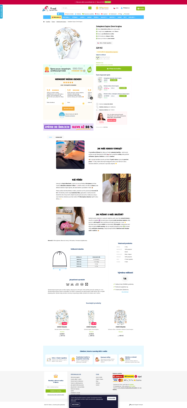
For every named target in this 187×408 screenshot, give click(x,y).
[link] (130, 359)
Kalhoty (104, 17)
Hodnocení (113, 14)
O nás (97, 374)
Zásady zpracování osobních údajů (55, 394)
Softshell (66, 17)
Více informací (125, 292)
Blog (120, 14)
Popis (50, 137)
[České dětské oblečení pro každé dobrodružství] (44, 21)
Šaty (125, 17)
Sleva (98, 14)
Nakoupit (108, 2)
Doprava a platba (89, 14)
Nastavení (75, 404)
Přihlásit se (126, 8)
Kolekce (79, 14)
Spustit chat (111, 120)
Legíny (82, 17)
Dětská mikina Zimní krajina (111, 86)
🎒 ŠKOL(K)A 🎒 (56, 17)
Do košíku (114, 80)
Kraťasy (112, 17)
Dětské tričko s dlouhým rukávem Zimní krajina (116, 94)
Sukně (120, 17)
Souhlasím (111, 398)
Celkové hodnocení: (70, 114)
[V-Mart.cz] (50, 8)
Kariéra (97, 385)
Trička (96, 17)
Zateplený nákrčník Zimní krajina (112, 78)
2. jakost (105, 14)
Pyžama (74, 17)
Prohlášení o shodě (75, 392)
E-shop (61, 14)
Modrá (126, 251)
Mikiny (89, 17)
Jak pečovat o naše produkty (77, 387)
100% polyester (128, 249)
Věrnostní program (75, 377)
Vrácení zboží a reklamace (77, 381)
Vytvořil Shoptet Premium (137, 404)
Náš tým (98, 383)
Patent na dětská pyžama (77, 383)
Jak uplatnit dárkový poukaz (77, 385)
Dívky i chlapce (128, 254)
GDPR (72, 391)
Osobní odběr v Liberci (76, 379)
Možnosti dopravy (75, 389)
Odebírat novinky (55, 391)
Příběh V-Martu (99, 379)
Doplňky (131, 17)
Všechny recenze (68, 108)
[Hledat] (89, 8)
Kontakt (127, 14)
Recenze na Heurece (70, 115)
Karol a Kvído (70, 14)
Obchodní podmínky (75, 394)
